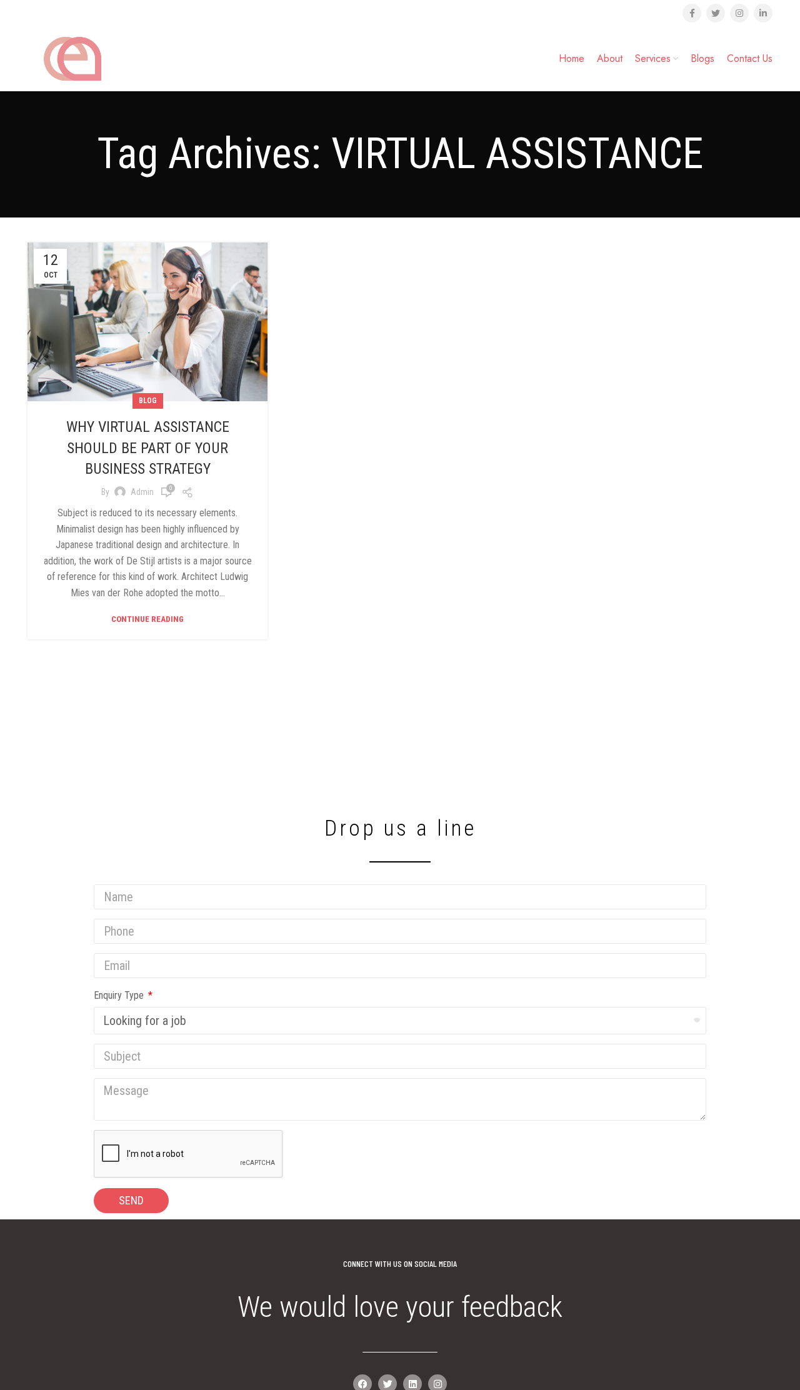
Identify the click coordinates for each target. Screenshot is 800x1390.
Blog (148, 400)
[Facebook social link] (691, 13)
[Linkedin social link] (763, 13)
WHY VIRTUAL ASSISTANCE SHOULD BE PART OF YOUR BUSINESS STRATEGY (147, 448)
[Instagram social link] (739, 13)
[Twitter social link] (715, 13)
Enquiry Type (120, 995)
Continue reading (147, 619)
